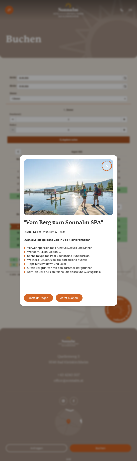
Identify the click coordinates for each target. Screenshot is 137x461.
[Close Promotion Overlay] (107, 166)
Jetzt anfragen (38, 298)
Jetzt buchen (69, 298)
